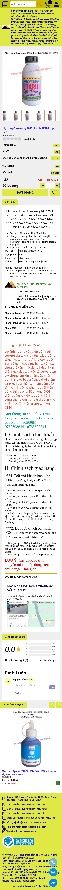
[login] (58, 783)
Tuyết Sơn (44, 886)
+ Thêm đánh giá (48, 660)
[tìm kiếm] (39, 4)
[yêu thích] (55, 192)
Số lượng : (11, 185)
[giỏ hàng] (48, 4)
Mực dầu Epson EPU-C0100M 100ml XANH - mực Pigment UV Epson (29, 772)
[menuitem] (15, 115)
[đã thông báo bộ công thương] (18, 847)
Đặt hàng (25, 192)
